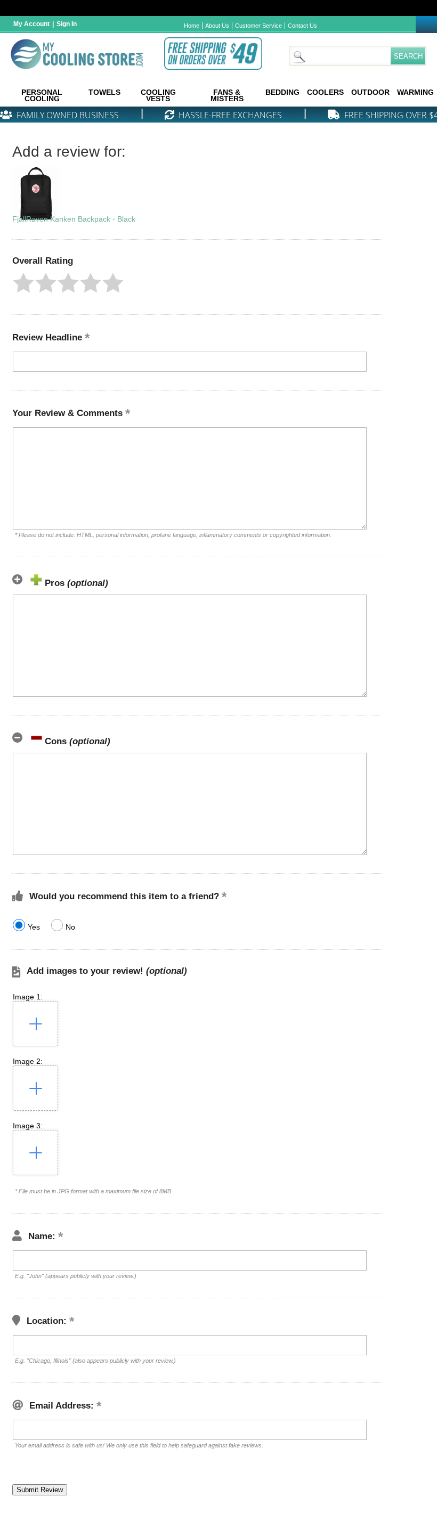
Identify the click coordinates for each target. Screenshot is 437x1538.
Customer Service (258, 25)
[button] (23, 283)
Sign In (66, 24)
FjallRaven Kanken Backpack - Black (73, 219)
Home (191, 25)
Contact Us (302, 25)
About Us (217, 25)
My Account (31, 24)
